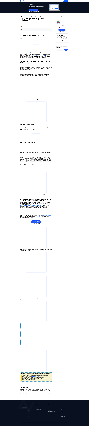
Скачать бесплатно (33, 9)
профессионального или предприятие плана (29, 374)
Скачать (29, 416)
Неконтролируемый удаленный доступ (51, 407)
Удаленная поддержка (38, 409)
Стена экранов (50, 412)
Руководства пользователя (62, 410)
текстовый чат (39, 216)
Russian (25, 407)
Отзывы (62, 412)
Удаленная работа (38, 410)
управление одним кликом (47, 215)
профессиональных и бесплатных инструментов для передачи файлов (30, 205)
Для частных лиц (30, 407)
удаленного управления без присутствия (27, 323)
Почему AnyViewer (63, 416)
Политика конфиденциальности (56, 424)
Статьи (62, 411)
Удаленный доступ (38, 408)
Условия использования (64, 424)
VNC (30, 52)
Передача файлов (50, 410)
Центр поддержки (63, 408)
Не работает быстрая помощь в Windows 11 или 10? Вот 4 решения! (62, 39)
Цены (29, 415)
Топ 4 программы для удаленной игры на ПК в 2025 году (62, 41)
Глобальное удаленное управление (39, 413)
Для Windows (30, 410)
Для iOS (29, 412)
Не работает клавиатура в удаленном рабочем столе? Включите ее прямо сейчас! (62, 37)
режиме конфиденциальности (35, 376)
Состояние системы (63, 415)
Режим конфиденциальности (51, 411)
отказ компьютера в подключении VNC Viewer (38, 55)
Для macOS (30, 411)
